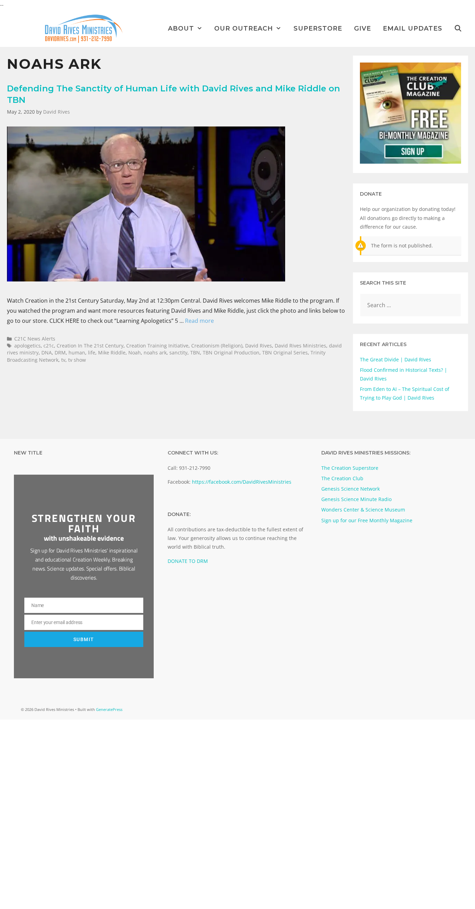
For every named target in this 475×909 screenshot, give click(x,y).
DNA (46, 352)
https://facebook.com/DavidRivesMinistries (241, 481)
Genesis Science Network (350, 488)
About (181, 28)
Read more (199, 321)
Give (362, 28)
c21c (48, 345)
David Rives (258, 345)
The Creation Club (342, 478)
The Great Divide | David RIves (395, 359)
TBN (195, 352)
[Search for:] (410, 305)
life (91, 352)
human (77, 352)
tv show (77, 360)
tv (63, 360)
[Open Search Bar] (458, 28)
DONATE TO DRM (188, 561)
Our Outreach (243, 28)
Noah (134, 352)
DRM (60, 352)
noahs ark (155, 352)
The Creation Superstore (349, 468)
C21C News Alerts (34, 338)
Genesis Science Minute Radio (356, 499)
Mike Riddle (112, 352)
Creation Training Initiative (157, 345)
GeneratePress (109, 709)
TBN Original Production (231, 352)
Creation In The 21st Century (90, 345)
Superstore (317, 28)
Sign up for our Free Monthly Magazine (366, 520)
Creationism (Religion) (216, 345)
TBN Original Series (285, 352)
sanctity (178, 352)
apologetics (27, 345)
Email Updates (412, 28)
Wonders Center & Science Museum (363, 509)
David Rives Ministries (300, 345)
